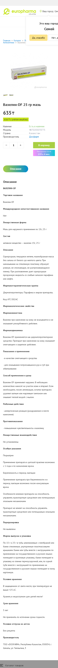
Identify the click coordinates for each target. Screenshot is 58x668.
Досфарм (34, 136)
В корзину (44, 145)
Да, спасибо (38, 37)
